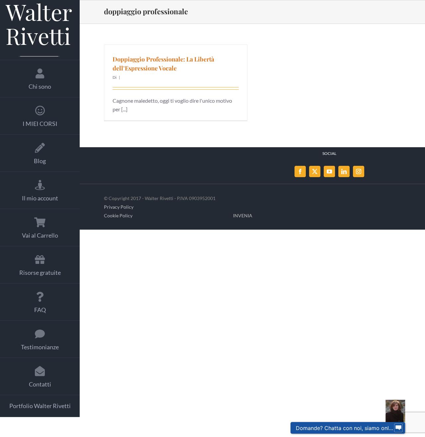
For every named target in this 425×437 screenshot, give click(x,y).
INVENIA (242, 215)
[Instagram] (358, 171)
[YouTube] (329, 171)
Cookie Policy (118, 215)
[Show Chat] (398, 428)
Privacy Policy (118, 207)
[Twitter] (314, 171)
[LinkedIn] (344, 171)
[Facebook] (300, 171)
